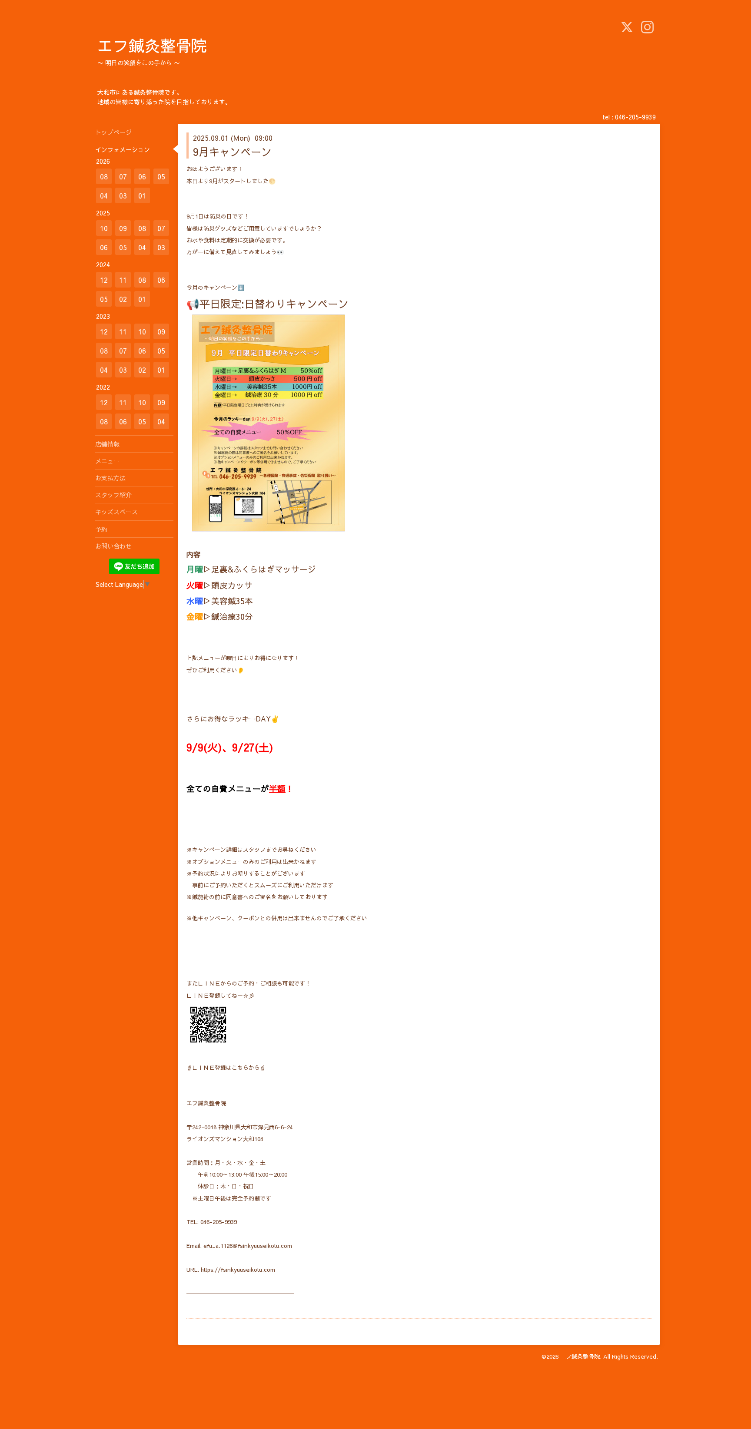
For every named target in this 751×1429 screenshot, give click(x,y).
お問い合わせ (113, 546)
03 (123, 195)
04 (104, 195)
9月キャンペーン (232, 151)
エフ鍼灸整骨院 (152, 45)
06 (142, 176)
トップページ (113, 132)
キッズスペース (116, 511)
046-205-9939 (635, 116)
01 (142, 195)
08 (104, 176)
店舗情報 (107, 444)
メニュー (107, 460)
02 (123, 299)
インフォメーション (122, 149)
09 (123, 228)
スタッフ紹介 (113, 494)
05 (161, 176)
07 (123, 176)
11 (123, 279)
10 (104, 228)
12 (104, 279)
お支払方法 (110, 477)
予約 (101, 529)
